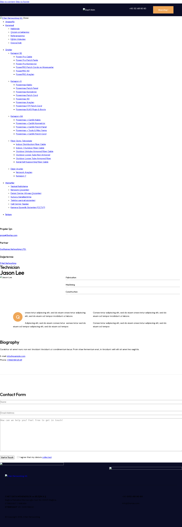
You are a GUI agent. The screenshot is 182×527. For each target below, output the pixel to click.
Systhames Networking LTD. (13, 249)
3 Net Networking (8, 263)
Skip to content (7, 1)
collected (46, 457)
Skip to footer (22, 1)
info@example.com (16, 356)
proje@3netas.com (8, 235)
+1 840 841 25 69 (14, 359)
